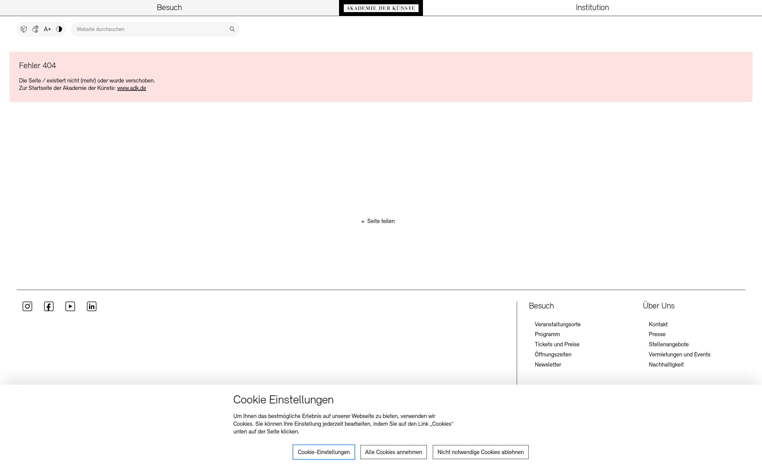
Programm (547, 335)
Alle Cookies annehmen (393, 452)
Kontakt (658, 325)
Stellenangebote (669, 345)
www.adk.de (131, 88)
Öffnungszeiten (553, 355)
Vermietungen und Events (680, 355)
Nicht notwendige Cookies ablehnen (481, 452)
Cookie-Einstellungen (324, 452)
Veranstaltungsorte (558, 325)
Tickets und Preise (557, 345)
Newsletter (548, 365)
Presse (657, 335)
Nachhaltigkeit (666, 365)
